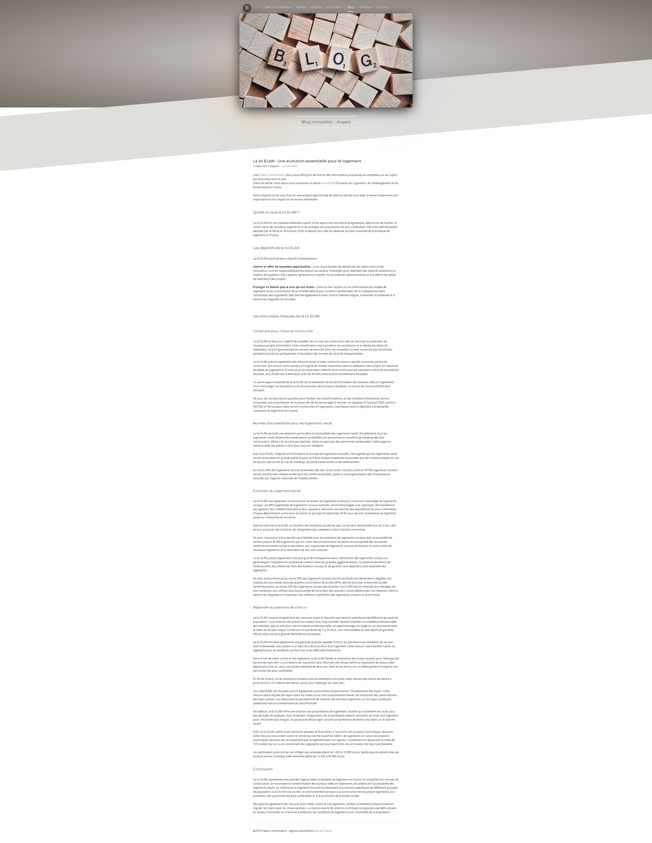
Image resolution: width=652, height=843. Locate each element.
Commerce (334, 7)
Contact (381, 7)
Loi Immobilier (290, 166)
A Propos (365, 7)
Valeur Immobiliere (278, 7)
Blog (350, 7)
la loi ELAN (328, 183)
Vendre (301, 7)
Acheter (316, 7)
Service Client (323, 831)
